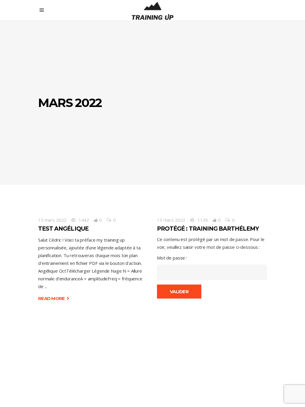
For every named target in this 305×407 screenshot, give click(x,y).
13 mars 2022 (171, 220)
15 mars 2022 (52, 220)
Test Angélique (63, 228)
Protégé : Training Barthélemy (208, 228)
